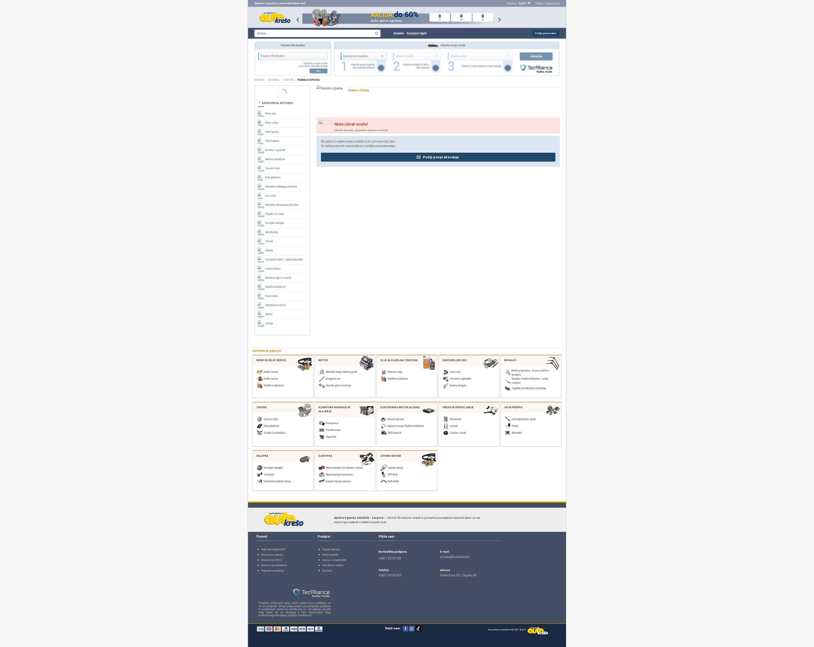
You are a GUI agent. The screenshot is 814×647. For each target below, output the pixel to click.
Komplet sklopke (274, 223)
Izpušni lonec (395, 467)
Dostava (327, 570)
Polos (515, 426)
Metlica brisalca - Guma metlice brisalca (530, 372)
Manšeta (517, 432)
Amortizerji (271, 232)
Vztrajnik (269, 474)
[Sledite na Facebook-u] (405, 629)
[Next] (499, 19)
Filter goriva (272, 131)
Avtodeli (398, 33)
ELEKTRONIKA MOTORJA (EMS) (400, 407)
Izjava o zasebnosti (334, 560)
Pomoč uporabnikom (274, 565)
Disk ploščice (272, 177)
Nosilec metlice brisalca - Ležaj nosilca (530, 380)
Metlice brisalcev (275, 159)
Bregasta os (333, 378)
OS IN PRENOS (513, 407)
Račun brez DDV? (271, 560)
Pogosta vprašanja (272, 570)
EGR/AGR (393, 481)
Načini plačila (330, 554)
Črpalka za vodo (274, 213)
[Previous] (298, 19)
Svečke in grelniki (275, 150)
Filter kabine (272, 141)
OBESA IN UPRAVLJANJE (458, 407)
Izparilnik (331, 436)
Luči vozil (270, 195)
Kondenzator (333, 430)
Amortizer (455, 419)
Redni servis (271, 371)
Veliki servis (271, 378)
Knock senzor (396, 419)
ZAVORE (261, 407)
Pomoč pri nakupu (272, 554)
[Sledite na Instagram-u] (411, 629)
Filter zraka (271, 122)
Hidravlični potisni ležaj (277, 481)
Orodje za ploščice (274, 432)
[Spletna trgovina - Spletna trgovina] (275, 17)
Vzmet (269, 241)
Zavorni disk (272, 168)
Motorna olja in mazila (278, 277)
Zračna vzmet (458, 432)
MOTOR (288, 79)
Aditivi (268, 314)
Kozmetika (271, 296)
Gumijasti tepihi (417, 33)
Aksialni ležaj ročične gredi (341, 371)
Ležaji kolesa (272, 268)
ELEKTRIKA (325, 455)
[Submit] (376, 33)
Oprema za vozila (275, 305)
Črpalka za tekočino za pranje (529, 388)
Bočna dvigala (458, 385)
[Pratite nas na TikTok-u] (418, 630)
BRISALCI (510, 360)
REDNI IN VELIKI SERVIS (271, 360)
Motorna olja (395, 371)
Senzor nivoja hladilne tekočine (406, 426)
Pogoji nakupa (331, 549)
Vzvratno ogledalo (460, 378)
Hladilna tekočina (275, 286)
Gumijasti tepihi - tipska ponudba (284, 259)
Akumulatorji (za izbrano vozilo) (344, 467)
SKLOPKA (262, 455)
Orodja (269, 323)
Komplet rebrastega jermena (281, 204)
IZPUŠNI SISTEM (390, 455)
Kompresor (332, 423)
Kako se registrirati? (273, 549)
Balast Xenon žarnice (338, 481)
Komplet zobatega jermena (281, 186)
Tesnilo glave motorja (338, 385)
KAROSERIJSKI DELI (454, 360)
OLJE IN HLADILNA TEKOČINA (399, 360)
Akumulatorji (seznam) (339, 474)
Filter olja (270, 113)
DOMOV (259, 79)
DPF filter (393, 474)
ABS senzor (394, 432)
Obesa (269, 250)
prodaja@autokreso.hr (455, 557)
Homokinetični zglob (523, 419)
